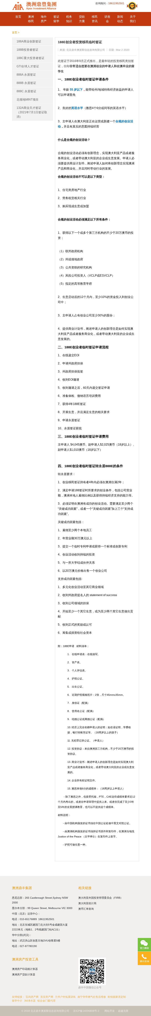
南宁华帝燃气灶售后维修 (92, 996)
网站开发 (109, 1010)
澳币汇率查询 (86, 908)
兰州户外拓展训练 (65, 996)
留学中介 (17, 1000)
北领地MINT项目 (27, 99)
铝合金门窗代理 (46, 1000)
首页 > (15, 32)
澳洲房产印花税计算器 (25, 968)
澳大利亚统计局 (87, 903)
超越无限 (123, 1010)
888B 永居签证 (26, 82)
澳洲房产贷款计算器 (23, 974)
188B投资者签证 (27, 49)
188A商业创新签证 (29, 41)
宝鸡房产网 (32, 996)
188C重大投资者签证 (30, 58)
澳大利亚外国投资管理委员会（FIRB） (100, 897)
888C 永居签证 (26, 91)
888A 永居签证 (26, 74)
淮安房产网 (46, 996)
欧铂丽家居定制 (117, 996)
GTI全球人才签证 (28, 66)
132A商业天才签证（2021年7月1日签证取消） (32, 112)
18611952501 (46, 919)
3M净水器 (30, 1000)
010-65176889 (29, 919)
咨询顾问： (109, 3)
